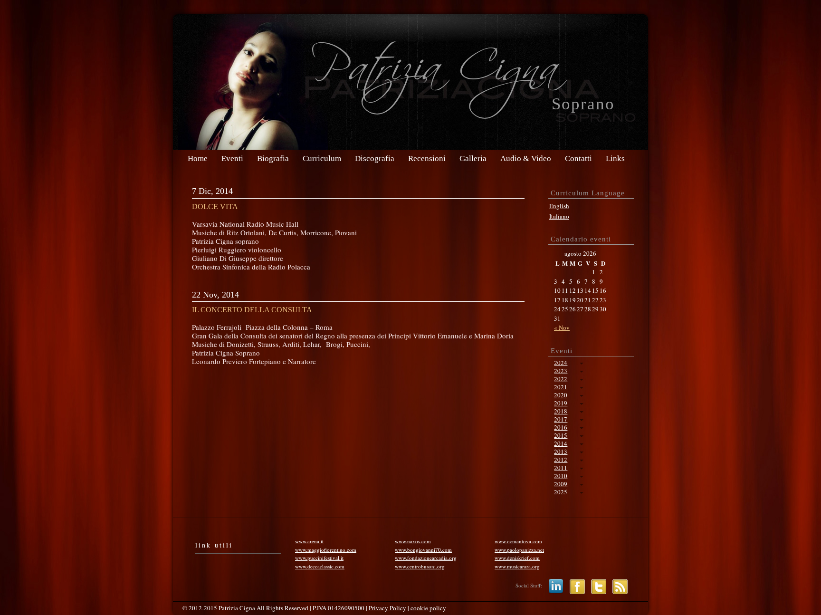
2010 (560, 475)
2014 (560, 443)
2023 (560, 370)
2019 (560, 403)
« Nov (562, 327)
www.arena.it (309, 541)
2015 (560, 435)
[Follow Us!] (596, 585)
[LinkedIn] (553, 585)
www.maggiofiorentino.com (325, 549)
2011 (560, 467)
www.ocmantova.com (518, 541)
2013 (560, 451)
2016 (560, 427)
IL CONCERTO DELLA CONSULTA (252, 310)
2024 (560, 362)
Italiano (559, 216)
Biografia (273, 158)
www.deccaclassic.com (319, 566)
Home (198, 158)
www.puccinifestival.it (319, 557)
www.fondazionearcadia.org (426, 557)
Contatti (578, 158)
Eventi (232, 158)
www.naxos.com (413, 541)
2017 (560, 419)
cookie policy (428, 608)
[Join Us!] (575, 585)
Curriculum (322, 158)
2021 (560, 387)
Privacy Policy (387, 608)
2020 (560, 395)
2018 (560, 411)
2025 (560, 492)
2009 (560, 484)
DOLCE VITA (215, 206)
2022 (560, 379)
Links (615, 158)
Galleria (473, 158)
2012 (560, 459)
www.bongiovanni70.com (423, 549)
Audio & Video (525, 158)
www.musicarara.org (517, 566)
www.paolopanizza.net (519, 549)
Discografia (374, 158)
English (559, 206)
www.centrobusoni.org (420, 566)
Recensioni (427, 158)
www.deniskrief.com (517, 557)
